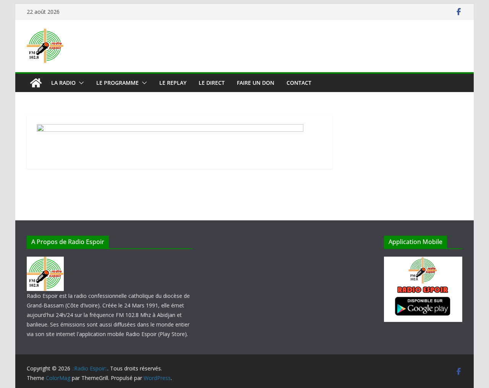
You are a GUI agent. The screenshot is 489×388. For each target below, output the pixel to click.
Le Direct (212, 82)
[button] (80, 83)
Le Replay (172, 82)
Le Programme (117, 82)
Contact (299, 82)
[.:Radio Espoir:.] (36, 83)
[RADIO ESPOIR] (45, 261)
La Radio (63, 82)
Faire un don (255, 82)
